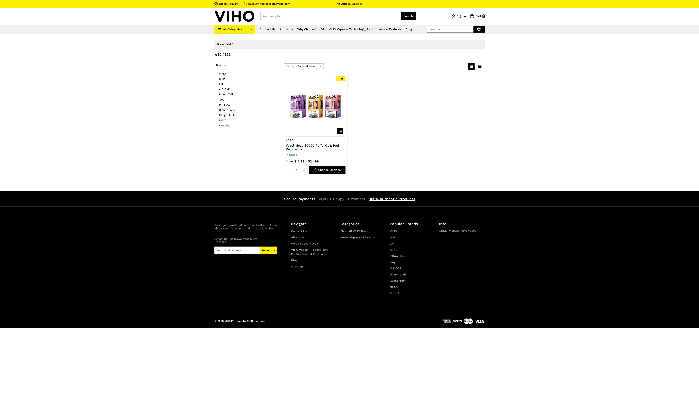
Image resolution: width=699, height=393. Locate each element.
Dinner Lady (227, 110)
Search (408, 16)
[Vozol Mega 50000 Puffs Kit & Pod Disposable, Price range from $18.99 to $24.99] (315, 106)
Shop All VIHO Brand (354, 231)
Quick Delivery (228, 3)
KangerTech (227, 115)
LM (221, 84)
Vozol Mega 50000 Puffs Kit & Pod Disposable (312, 147)
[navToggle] (219, 29)
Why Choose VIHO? (310, 29)
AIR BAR (224, 89)
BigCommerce (256, 320)
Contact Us (267, 29)
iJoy (221, 99)
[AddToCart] (479, 29)
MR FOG (224, 104)
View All (224, 125)
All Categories (232, 29)
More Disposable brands (357, 237)
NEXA (222, 120)
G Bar (223, 79)
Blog (409, 29)
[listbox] (310, 66)
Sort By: (290, 66)
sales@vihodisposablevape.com (269, 3)
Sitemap (297, 266)
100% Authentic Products (392, 199)
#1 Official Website (349, 3)
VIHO (222, 73)
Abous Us (286, 29)
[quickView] (340, 131)
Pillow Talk (226, 94)
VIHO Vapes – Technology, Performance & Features (365, 29)
